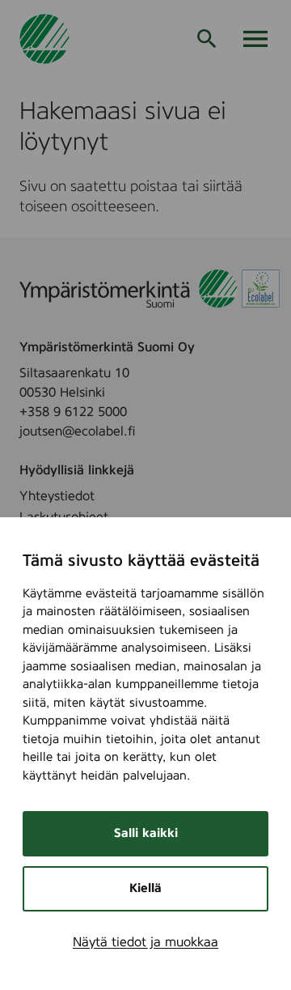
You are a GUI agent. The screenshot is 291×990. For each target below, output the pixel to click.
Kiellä (145, 888)
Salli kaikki (146, 833)
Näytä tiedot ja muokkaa (145, 942)
